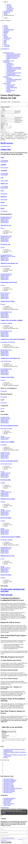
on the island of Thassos (6, 428)
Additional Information (12, 58)
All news (6, 757)
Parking (14, 134)
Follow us (4, 737)
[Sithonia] (9, 734)
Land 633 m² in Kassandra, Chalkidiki (10, 536)
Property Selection (11, 84)
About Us (9, 4)
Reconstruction (10, 64)
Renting (8, 89)
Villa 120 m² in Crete (6, 225)
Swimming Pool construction (13, 75)
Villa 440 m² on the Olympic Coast (9, 263)
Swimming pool (9, 135)
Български (6, 31)
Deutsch (5, 34)
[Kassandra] (9, 733)
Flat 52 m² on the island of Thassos (9, 425)
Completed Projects (11, 70)
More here (8, 812)
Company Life (10, 8)
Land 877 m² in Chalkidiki (7, 441)
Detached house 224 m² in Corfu (9, 282)
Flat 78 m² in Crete (5, 244)
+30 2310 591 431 (8, 11)
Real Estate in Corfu (8, 784)
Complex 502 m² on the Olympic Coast (10, 358)
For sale (4, 101)
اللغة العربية (6, 46)
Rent (9, 101)
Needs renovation (21, 138)
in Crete (2, 228)
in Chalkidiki (4, 444)
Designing (9, 66)
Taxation (9, 82)
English (5, 25)
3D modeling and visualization (14, 67)
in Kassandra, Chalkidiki (6, 323)
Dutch (5, 35)
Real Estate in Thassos (9, 787)
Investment (6, 76)
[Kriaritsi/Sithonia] (9, 735)
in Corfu (3, 285)
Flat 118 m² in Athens (6, 574)
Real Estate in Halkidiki (9, 781)
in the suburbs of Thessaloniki (8, 342)
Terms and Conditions (9, 803)
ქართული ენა (7, 38)
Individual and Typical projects (14, 68)
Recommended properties (10, 798)
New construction (8, 137)
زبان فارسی (7, 39)
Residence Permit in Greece (13, 56)
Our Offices (9, 7)
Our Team (9, 5)
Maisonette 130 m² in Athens (8, 498)
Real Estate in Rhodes (9, 785)
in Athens (3, 304)
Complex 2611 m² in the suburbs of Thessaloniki (13, 339)
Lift (3, 134)
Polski (5, 40)
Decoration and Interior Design (14, 72)
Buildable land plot (10, 138)
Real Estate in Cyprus (9, 60)
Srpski (5, 42)
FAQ (8, 59)
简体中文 (6, 32)
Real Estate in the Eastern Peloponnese (13, 788)
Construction (7, 62)
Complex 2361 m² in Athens (8, 301)
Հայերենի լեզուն (9, 29)
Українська (6, 44)
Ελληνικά (6, 27)
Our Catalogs (10, 10)
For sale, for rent (16, 101)
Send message (6, 842)
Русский (6, 28)
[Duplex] (6, 109)
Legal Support (10, 86)
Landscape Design (11, 74)
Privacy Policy (7, 802)
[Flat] (6, 108)
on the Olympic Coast (6, 266)
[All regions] (9, 731)
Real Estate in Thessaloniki (10, 780)
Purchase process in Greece (13, 55)
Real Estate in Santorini (9, 791)
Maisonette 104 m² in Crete (7, 555)
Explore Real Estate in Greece (14, 54)
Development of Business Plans (14, 79)
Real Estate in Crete (8, 783)
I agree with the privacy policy (8, 838)
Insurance (9, 91)
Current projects (10, 71)
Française (6, 36)
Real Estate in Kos (8, 792)
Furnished (19, 134)
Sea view (8, 134)
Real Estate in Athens (9, 779)
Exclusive (3, 140)
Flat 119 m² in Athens (6, 517)
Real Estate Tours (11, 90)
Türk (5, 43)
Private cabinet (7, 805)
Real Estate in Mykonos (9, 789)
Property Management (12, 87)
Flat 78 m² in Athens (6, 479)
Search (2, 115)
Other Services (7, 83)
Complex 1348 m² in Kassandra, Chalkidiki (11, 320)
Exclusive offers (7, 801)
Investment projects (11, 80)
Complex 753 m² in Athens (7, 377)
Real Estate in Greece (9, 52)
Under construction (19, 137)
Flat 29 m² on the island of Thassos (9, 460)
